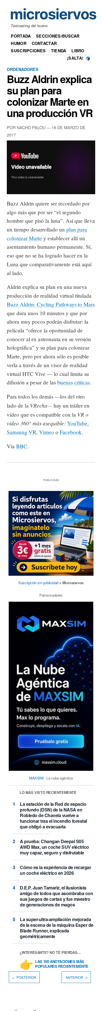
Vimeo (46, 432)
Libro (77, 50)
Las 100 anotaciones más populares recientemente (61, 964)
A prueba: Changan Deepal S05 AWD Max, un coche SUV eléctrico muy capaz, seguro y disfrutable (54, 847)
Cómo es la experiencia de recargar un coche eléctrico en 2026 (55, 870)
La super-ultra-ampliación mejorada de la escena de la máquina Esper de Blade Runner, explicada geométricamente (57, 927)
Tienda (58, 50)
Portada (21, 36)
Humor (18, 43)
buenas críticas (73, 382)
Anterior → (76, 977)
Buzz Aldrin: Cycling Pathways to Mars (51, 304)
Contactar (44, 43)
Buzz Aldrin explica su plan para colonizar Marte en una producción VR (50, 96)
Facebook (71, 432)
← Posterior (24, 977)
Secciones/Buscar (58, 36)
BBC (21, 446)
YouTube (77, 423)
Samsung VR (21, 432)
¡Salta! (75, 58)
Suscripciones (28, 50)
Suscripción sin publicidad (38, 582)
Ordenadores (23, 69)
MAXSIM (36, 778)
